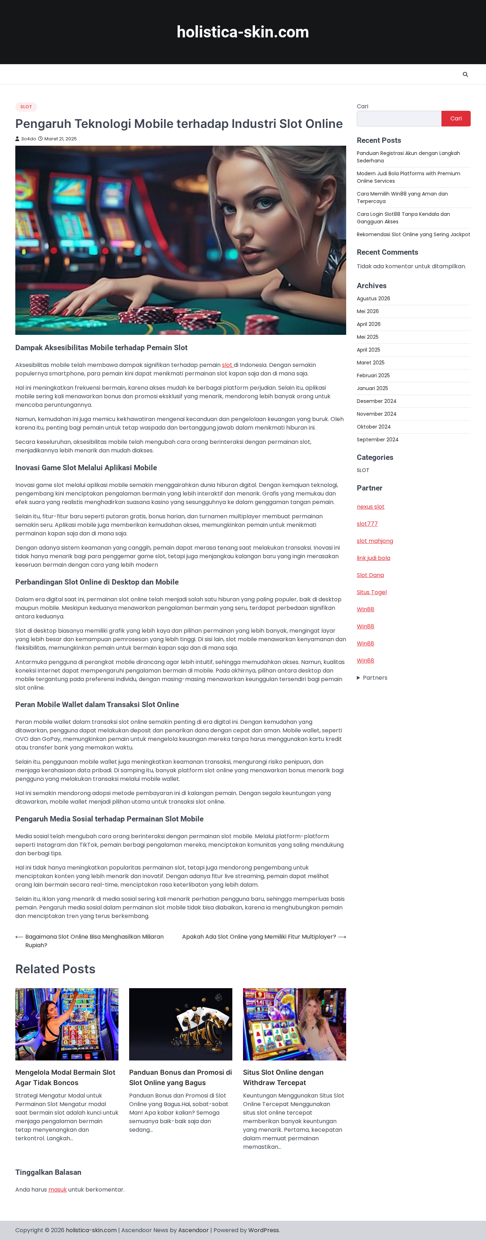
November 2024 (377, 413)
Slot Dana (370, 575)
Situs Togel (372, 592)
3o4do (28, 139)
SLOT (26, 107)
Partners (375, 678)
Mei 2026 (368, 311)
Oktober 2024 (374, 426)
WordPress (263, 1230)
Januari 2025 (372, 388)
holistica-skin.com (243, 31)
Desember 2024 (377, 401)
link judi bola (373, 558)
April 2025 (368, 349)
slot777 (367, 524)
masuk (57, 1189)
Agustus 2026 (373, 298)
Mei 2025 (368, 337)
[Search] (465, 74)
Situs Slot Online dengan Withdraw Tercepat (283, 1077)
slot (228, 365)
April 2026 (369, 324)
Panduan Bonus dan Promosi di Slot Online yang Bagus (180, 1077)
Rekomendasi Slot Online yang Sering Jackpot (413, 234)
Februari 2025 (373, 375)
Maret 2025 (371, 362)
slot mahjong (375, 541)
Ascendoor (193, 1230)
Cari (362, 106)
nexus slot (371, 507)
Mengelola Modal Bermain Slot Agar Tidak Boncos (65, 1077)
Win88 (365, 609)
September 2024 (378, 439)
